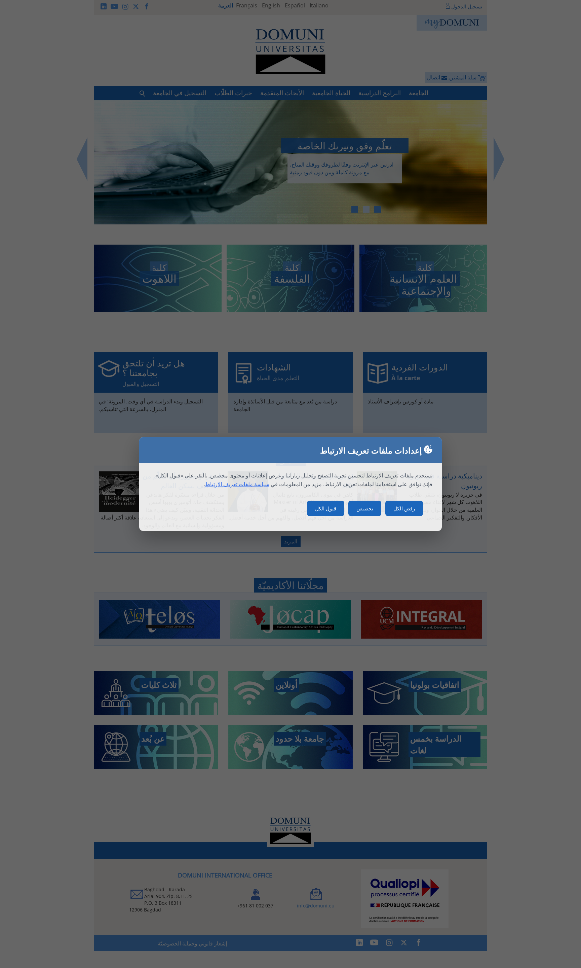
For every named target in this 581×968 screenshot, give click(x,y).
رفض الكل (404, 508)
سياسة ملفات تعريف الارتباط (237, 484)
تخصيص (364, 508)
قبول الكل (325, 508)
